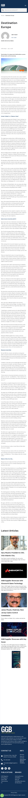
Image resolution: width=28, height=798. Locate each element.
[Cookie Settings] (2, 795)
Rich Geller (14, 37)
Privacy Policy (14, 792)
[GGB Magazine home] (3, 5)
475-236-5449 (7, 759)
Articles (2, 15)
